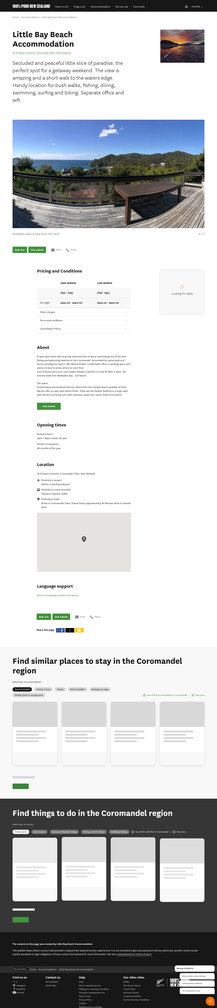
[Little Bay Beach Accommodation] (182, 46)
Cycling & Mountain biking (64, 832)
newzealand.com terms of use (134, 957)
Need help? (51, 989)
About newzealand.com (90, 989)
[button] (61, 6)
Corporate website (132, 999)
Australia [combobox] (196, 6)
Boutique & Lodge (100, 689)
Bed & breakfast (77, 689)
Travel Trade (129, 992)
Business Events (131, 996)
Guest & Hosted (22, 689)
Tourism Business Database (136, 1003)
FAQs (81, 985)
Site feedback (52, 985)
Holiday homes (43, 689)
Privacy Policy (85, 1003)
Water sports (21, 832)
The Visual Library (131, 989)
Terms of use (85, 999)
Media (126, 985)
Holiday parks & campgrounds (29, 695)
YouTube (20, 996)
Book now (20, 249)
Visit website (37, 249)
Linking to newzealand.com (92, 996)
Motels (60, 689)
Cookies (82, 1006)
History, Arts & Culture (94, 832)
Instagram (21, 989)
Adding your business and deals (94, 992)
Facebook (20, 992)
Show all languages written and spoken (58, 595)
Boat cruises (39, 832)
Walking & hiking (119, 832)
